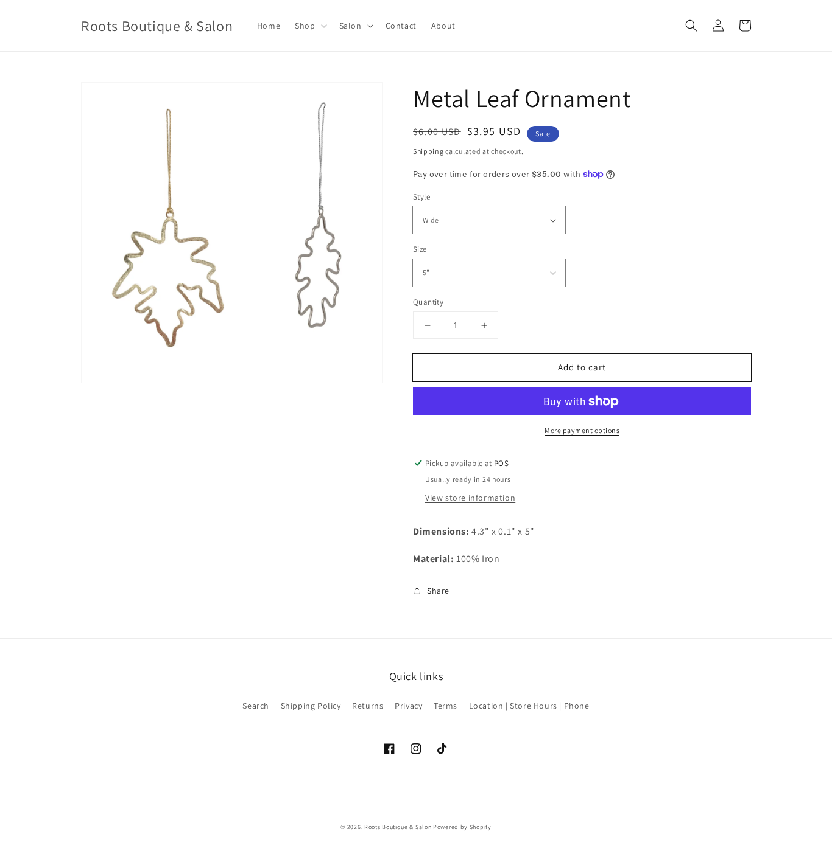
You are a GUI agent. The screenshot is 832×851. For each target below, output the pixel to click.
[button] (309, 25)
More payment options (582, 430)
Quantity (428, 302)
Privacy (408, 705)
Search (255, 705)
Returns (367, 705)
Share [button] (438, 590)
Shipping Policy (311, 705)
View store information (470, 497)
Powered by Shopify (462, 827)
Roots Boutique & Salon (397, 827)
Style (421, 197)
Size (420, 249)
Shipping (428, 151)
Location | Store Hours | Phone (529, 705)
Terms (445, 705)
